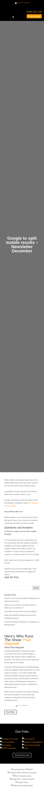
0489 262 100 (34, 11)
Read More (10, 712)
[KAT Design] (11, 745)
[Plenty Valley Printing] (33, 745)
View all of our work (22, 755)
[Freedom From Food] (11, 739)
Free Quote (34, 16)
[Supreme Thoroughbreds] (33, 742)
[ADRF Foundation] (11, 748)
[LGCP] (33, 748)
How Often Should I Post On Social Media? (20, 611)
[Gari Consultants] (11, 742)
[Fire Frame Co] (33, 739)
